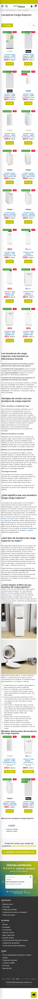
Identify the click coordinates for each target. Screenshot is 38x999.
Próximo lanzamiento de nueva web (19, 1)
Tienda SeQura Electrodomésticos (13, 945)
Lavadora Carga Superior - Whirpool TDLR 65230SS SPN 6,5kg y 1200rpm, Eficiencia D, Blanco (28, 216)
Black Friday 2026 (8, 935)
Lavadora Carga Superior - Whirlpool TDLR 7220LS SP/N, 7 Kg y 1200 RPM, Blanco (28, 176)
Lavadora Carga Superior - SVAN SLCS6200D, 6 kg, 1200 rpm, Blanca (28, 96)
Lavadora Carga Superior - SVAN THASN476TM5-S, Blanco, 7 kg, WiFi (9, 96)
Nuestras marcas (8, 938)
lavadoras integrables (29, 528)
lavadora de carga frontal (9, 518)
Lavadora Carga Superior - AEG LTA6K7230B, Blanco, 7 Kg (28, 333)
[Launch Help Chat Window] (34, 995)
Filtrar (8, 25)
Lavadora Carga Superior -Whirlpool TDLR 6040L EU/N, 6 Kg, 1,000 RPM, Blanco (9, 216)
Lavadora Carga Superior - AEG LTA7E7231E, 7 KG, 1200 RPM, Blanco (9, 254)
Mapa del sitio (7, 968)
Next (35, 881)
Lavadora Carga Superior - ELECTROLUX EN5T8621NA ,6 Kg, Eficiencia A (28, 295)
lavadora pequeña (17, 415)
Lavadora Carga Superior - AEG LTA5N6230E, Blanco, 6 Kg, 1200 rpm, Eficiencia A (9, 334)
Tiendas (5, 958)
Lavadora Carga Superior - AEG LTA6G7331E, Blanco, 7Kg (9, 294)
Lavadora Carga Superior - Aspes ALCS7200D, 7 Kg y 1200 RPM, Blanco (28, 136)
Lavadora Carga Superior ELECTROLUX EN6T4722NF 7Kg (28, 254)
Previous (3, 881)
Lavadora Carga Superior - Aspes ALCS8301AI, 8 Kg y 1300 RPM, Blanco (9, 136)
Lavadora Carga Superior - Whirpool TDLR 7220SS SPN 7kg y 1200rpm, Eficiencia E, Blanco (9, 176)
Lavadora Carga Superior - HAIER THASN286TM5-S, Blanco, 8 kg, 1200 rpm (28, 58)
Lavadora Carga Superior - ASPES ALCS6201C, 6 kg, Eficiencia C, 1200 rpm (10, 58)
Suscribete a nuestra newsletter (20, 852)
